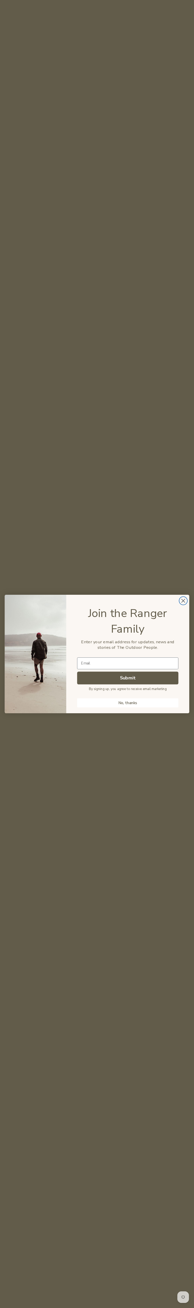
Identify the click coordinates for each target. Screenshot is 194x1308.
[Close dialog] (183, 601)
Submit (128, 678)
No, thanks (127, 703)
